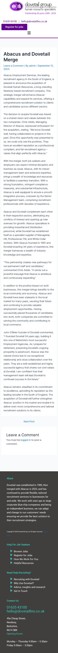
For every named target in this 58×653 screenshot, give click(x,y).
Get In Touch (20, 591)
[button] (29, 33)
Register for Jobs (23, 555)
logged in (26, 440)
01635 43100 (17, 607)
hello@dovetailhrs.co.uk (25, 611)
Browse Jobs (21, 551)
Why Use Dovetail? (24, 583)
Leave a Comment (14, 65)
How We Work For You (26, 559)
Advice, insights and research (29, 587)
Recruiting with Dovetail (26, 579)
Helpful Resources (24, 563)
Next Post (29, 421)
